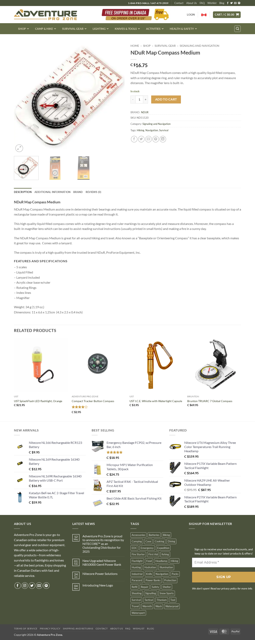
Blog (221, 3)
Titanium (162, 599)
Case (148, 541)
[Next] (117, 97)
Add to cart (166, 99)
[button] (227, 14)
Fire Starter (138, 554)
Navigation (151, 130)
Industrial (137, 573)
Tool (172, 599)
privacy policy (229, 588)
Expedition (163, 548)
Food (149, 560)
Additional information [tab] (52, 192)
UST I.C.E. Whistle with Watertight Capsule (155, 401)
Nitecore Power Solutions (100, 573)
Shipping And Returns (78, 628)
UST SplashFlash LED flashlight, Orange (38, 401)
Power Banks (153, 580)
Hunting (136, 567)
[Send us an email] (235, 3)
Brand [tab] (78, 192)
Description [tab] (23, 192)
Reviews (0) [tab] (93, 192)
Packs (175, 573)
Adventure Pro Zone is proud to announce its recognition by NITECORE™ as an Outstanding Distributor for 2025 (103, 543)
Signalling (150, 593)
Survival (163, 130)
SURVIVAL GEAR (165, 45)
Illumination (166, 567)
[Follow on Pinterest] (239, 3)
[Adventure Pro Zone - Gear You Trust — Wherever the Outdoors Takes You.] (45, 15)
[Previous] (21, 97)
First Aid (153, 554)
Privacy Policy (50, 628)
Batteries (154, 535)
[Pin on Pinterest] (155, 139)
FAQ (202, 3)
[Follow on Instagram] (25, 585)
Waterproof (171, 606)
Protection (170, 580)
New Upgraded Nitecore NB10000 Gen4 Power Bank (101, 562)
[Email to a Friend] (148, 139)
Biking (166, 535)
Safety (155, 586)
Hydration (150, 567)
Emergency (147, 548)
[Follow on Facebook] (228, 3)
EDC (134, 548)
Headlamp (161, 560)
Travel (135, 606)
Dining (171, 541)
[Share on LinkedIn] (163, 139)
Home (134, 45)
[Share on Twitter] (141, 139)
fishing (165, 554)
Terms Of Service (25, 628)
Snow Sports (167, 593)
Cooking (159, 541)
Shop (147, 45)
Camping (137, 541)
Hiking (140, 130)
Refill (134, 586)
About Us (191, 3)
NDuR (144, 112)
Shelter (167, 586)
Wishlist (212, 3)
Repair (144, 586)
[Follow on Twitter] (231, 3)
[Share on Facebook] (134, 139)
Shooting (137, 593)
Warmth (147, 606)
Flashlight (137, 560)
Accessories (138, 535)
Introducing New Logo (97, 585)
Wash (158, 606)
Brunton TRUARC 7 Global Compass (209, 401)
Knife (149, 573)
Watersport (138, 612)
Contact (178, 3)
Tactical (148, 599)
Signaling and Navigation (199, 45)
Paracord (137, 580)
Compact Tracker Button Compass (93, 401)
